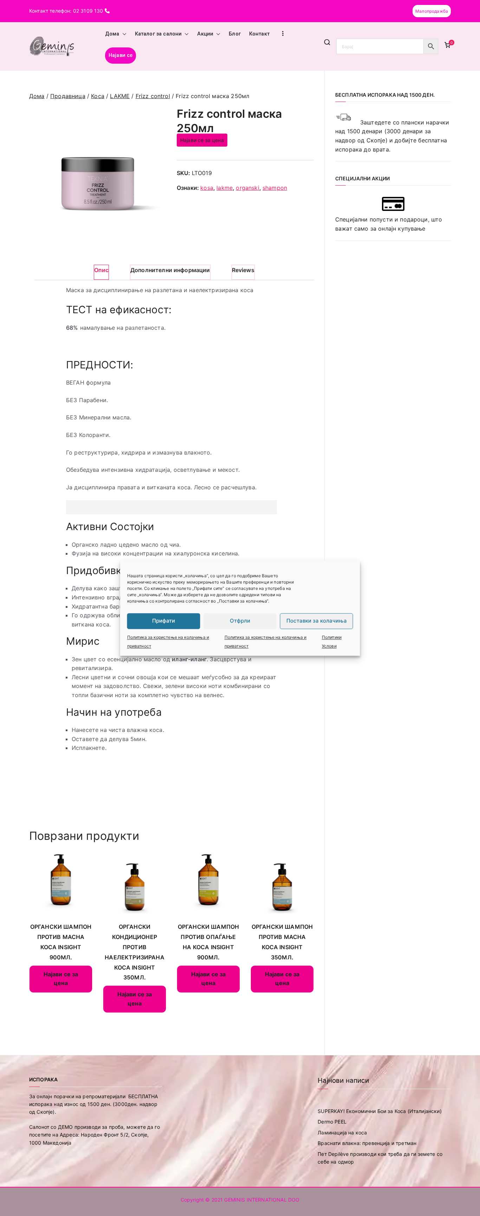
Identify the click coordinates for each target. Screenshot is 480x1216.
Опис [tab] (101, 270)
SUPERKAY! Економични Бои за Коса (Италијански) (379, 1111)
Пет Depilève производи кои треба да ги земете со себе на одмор (380, 1158)
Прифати (163, 620)
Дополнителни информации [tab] (170, 270)
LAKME (120, 95)
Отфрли (240, 620)
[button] (123, 34)
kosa (206, 187)
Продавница (67, 95)
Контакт (259, 34)
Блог (235, 34)
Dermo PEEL (332, 1122)
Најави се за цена (202, 140)
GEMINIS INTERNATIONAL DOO (261, 1200)
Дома (112, 34)
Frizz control (153, 95)
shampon (274, 187)
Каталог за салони (158, 34)
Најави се (120, 55)
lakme (224, 187)
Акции (205, 34)
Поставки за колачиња (316, 620)
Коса (97, 95)
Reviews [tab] (243, 270)
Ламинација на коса (342, 1132)
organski (247, 187)
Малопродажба (431, 11)
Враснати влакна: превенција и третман (367, 1143)
